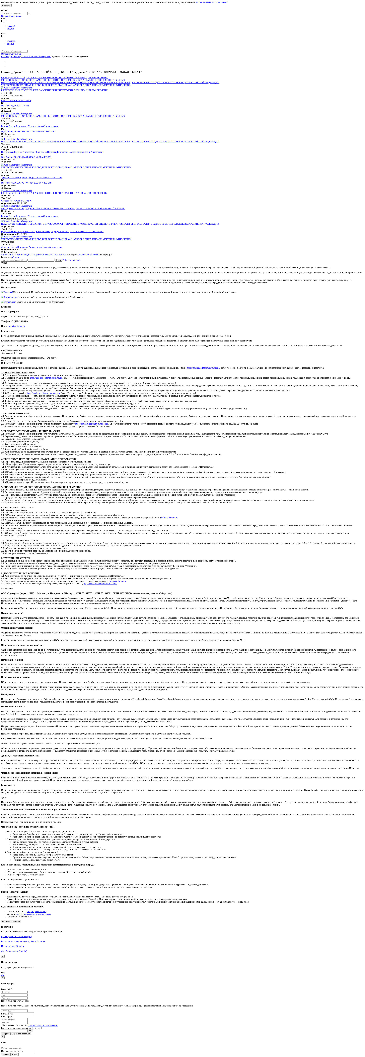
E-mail (4, 1013)
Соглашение (7, 254)
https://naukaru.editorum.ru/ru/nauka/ (203, 368)
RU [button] (2, 21)
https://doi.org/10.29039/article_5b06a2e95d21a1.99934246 (28, 131)
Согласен (6, 5)
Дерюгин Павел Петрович (14, 177)
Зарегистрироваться (21, 1034)
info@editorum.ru (17, 326)
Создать (16, 257)
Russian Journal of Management (36, 56)
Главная (5, 56)
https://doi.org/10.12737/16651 (15, 105)
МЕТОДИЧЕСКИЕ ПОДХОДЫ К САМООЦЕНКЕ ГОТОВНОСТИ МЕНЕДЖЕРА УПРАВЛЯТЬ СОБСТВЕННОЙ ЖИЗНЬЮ (63, 80)
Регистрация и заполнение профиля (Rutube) (23, 941)
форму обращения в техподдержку (34, 914)
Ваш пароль (7, 1016)
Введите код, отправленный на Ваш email (21, 1028)
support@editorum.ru (36, 911)
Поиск (4, 10)
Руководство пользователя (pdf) (16, 936)
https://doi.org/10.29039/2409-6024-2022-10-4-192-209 (26, 183)
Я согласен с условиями (16, 1025)
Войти (58, 260)
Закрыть (5, 1034)
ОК (30, 1031)
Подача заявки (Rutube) (12, 946)
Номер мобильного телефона (15, 1001)
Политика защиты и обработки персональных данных (40, 254)
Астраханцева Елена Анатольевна (87, 152)
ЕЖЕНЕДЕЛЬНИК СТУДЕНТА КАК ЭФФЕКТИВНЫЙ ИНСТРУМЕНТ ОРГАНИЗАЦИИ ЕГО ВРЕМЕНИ (54, 77)
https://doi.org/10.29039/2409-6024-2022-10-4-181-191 (26, 157)
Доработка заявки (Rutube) (14, 951)
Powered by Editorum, (89, 254)
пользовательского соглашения (43, 1025)
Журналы (15, 56)
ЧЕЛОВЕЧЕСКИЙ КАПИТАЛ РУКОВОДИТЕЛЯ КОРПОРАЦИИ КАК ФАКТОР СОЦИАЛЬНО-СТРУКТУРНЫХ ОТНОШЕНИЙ (66, 85)
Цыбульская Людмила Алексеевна (18, 152)
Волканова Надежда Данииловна (52, 152)
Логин (4, 1048)
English (10, 28)
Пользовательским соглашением (212, 2)
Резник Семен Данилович (14, 126)
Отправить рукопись (11, 16)
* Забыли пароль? (71, 260)
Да (2, 975)
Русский (11, 26)
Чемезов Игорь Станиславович (16, 100)
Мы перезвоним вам (11, 922)
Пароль (4, 1051)
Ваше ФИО (6, 989)
